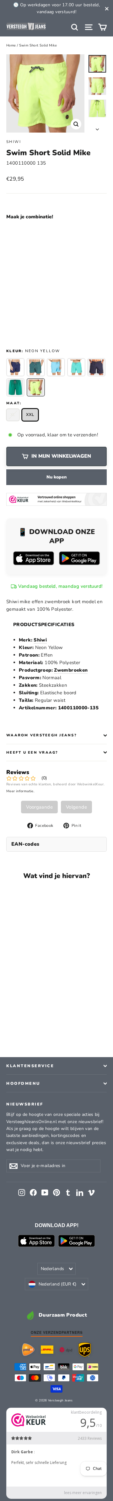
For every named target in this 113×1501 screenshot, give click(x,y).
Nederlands (52, 1269)
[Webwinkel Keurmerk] (56, 499)
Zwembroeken (71, 670)
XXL (30, 415)
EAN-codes (25, 844)
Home (11, 45)
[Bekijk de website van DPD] (66, 1349)
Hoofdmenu (23, 1083)
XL (12, 415)
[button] (48, 235)
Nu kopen (56, 477)
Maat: (13, 403)
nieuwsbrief (24, 1103)
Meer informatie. (20, 791)
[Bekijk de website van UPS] (84, 1349)
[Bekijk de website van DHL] (47, 1349)
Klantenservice (30, 1065)
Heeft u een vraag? (32, 752)
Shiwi (13, 141)
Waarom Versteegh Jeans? (41, 735)
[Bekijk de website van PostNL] (28, 1349)
